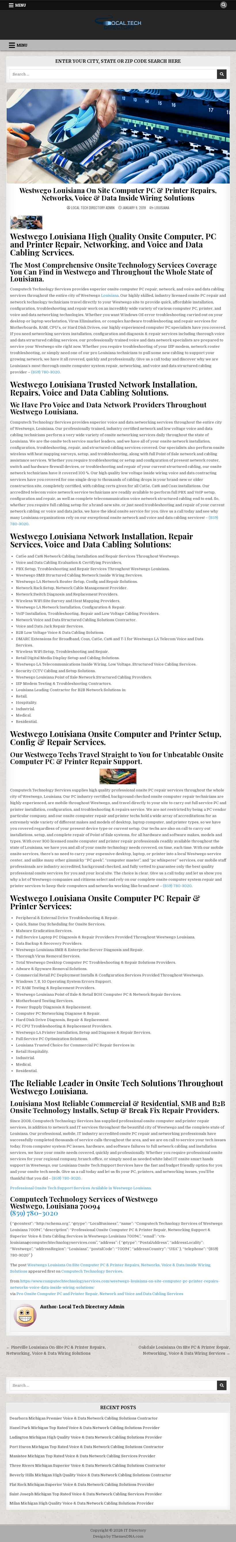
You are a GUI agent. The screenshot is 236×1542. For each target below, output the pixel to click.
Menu (20, 5)
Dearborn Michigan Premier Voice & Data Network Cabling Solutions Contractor (83, 1418)
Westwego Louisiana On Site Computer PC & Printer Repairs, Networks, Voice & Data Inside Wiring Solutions (118, 194)
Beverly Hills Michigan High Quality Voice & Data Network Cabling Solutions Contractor (90, 1475)
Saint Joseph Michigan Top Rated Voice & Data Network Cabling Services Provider (85, 1494)
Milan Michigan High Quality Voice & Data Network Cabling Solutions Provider (81, 1503)
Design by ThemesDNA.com (118, 1537)
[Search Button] (223, 4)
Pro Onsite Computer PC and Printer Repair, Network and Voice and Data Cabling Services (99, 1294)
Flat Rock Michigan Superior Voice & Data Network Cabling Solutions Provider (81, 1484)
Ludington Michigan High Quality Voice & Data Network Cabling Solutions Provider (85, 1437)
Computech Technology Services (91, 1271)
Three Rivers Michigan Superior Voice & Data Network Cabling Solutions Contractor (87, 1465)
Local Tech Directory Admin (93, 207)
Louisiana (162, 207)
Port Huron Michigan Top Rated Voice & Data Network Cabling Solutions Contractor (86, 1447)
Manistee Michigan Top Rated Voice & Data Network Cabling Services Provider (82, 1456)
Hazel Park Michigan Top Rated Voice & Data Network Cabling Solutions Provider (84, 1428)
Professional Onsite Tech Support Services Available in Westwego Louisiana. (81, 1188)
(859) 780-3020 (45, 372)
